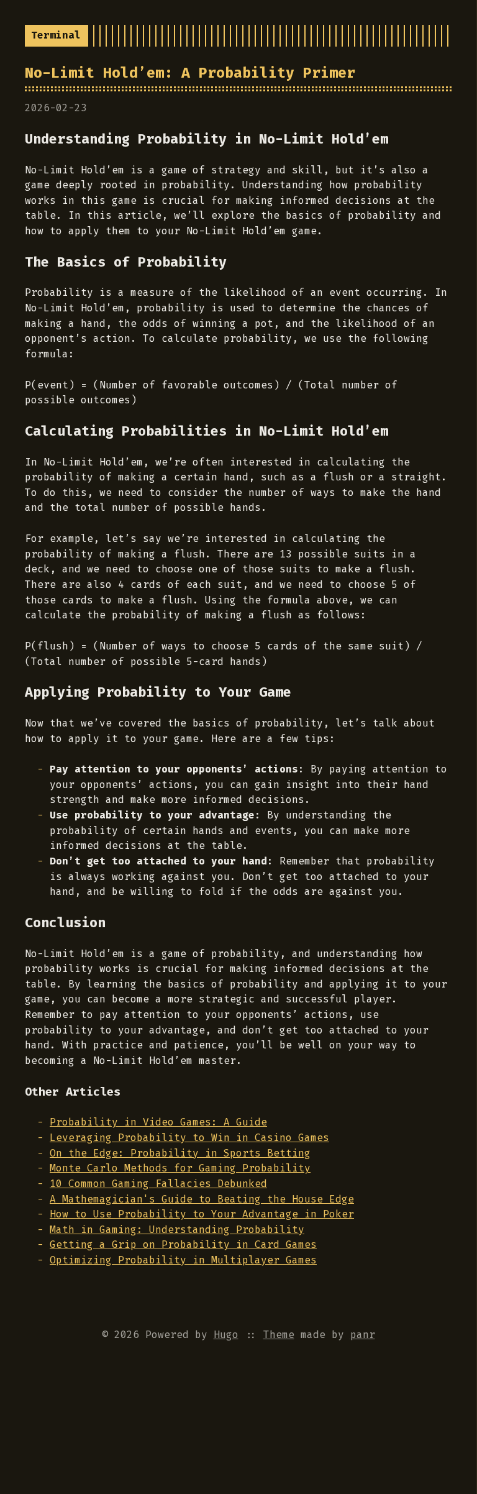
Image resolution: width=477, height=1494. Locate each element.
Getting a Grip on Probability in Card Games (183, 1244)
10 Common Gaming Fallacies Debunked (158, 1183)
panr (362, 1334)
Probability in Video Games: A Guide (158, 1122)
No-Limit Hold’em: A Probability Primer (190, 72)
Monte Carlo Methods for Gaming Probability (180, 1168)
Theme (278, 1334)
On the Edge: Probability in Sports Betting (180, 1153)
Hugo (226, 1334)
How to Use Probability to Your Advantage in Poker (202, 1214)
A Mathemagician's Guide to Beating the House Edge (202, 1199)
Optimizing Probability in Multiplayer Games (183, 1260)
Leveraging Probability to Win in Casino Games (189, 1137)
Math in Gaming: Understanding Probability (177, 1229)
